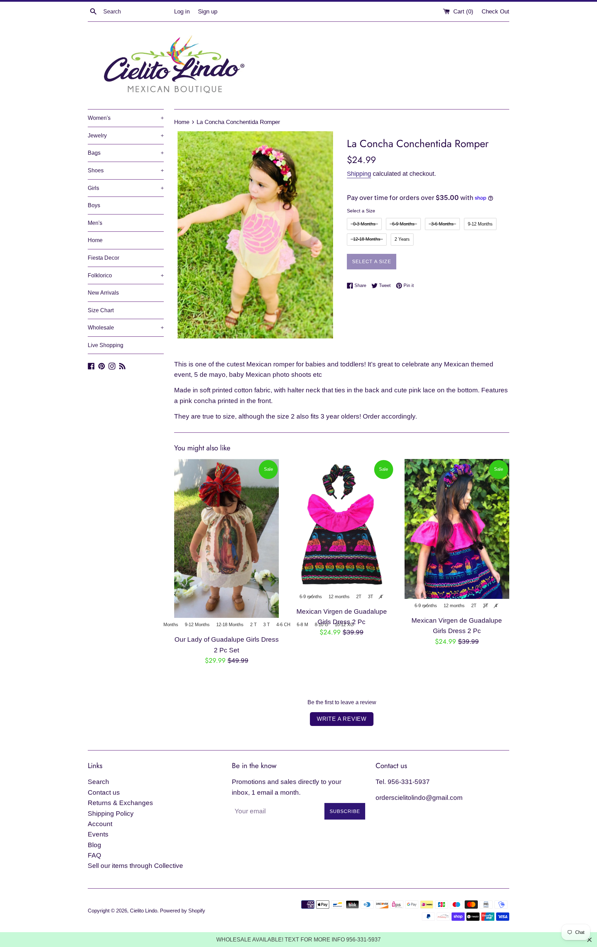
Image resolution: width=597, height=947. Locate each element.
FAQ (94, 855)
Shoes (126, 170)
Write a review (342, 719)
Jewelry (126, 135)
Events (98, 834)
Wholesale (126, 328)
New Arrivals (103, 293)
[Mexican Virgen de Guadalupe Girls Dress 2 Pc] (341, 524)
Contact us (104, 792)
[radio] (364, 224)
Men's (95, 223)
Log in (182, 11)
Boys (94, 205)
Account (100, 824)
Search (98, 781)
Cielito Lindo (143, 910)
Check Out (495, 11)
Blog (94, 845)
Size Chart (101, 310)
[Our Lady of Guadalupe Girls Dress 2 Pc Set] (226, 538)
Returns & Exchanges (120, 802)
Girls (126, 188)
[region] (298, 939)
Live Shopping (105, 345)
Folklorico (126, 275)
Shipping (359, 173)
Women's (126, 118)
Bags (126, 153)
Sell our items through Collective (135, 865)
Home (95, 240)
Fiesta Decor (103, 258)
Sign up (207, 11)
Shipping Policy (111, 813)
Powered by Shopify (182, 910)
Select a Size (361, 210)
